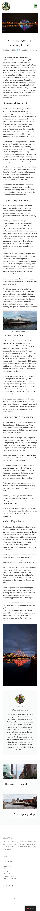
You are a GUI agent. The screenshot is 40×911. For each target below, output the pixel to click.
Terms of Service (10, 879)
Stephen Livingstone (29, 50)
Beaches (7, 859)
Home (5, 856)
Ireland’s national (21, 121)
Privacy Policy (9, 876)
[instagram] (3, 885)
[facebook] (9, 885)
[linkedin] (12, 885)
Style (6, 871)
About (6, 869)
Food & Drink (8, 864)
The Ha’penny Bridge (24, 814)
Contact (7, 874)
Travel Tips (8, 866)
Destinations (8, 861)
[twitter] (6, 885)
